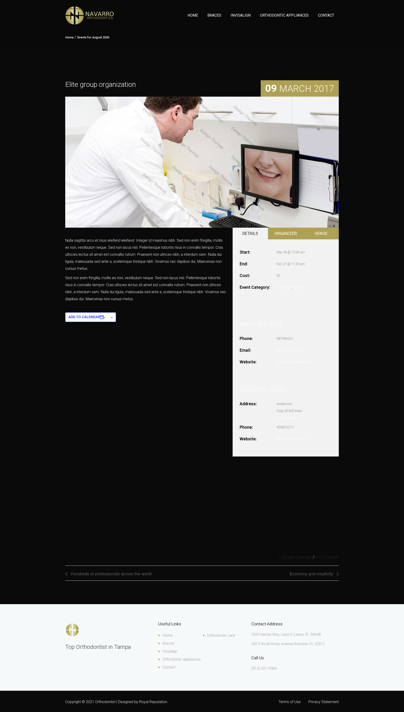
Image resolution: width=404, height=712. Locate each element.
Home (193, 15)
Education (284, 287)
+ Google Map (287, 418)
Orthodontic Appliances (284, 15)
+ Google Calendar (294, 557)
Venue (321, 233)
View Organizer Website (294, 362)
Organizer (285, 233)
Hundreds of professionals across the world (111, 573)
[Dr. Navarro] (89, 15)
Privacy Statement (323, 702)
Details (250, 233)
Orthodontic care (221, 635)
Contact (326, 15)
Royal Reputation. (153, 702)
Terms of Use (290, 702)
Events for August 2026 (93, 37)
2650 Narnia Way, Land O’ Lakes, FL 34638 (286, 634)
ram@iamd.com (289, 350)
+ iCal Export (327, 557)
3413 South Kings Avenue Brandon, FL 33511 (288, 644)
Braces (214, 15)
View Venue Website (291, 439)
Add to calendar (84, 316)
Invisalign (241, 15)
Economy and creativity (312, 573)
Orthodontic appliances (181, 659)
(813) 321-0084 (264, 668)
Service (298, 287)
